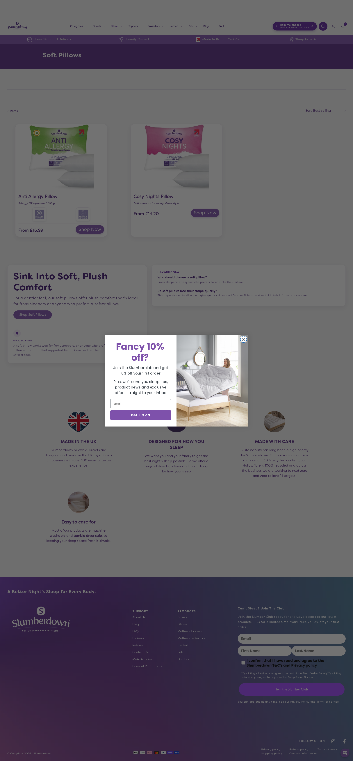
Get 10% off (140, 415)
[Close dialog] (243, 339)
